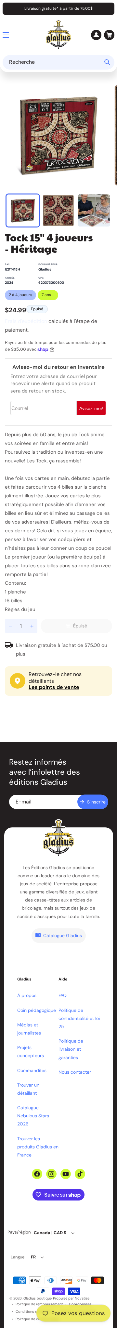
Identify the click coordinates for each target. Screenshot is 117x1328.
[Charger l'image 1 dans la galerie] (22, 210)
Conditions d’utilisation (35, 1311)
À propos (26, 995)
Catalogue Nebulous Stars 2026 (33, 1116)
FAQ (62, 995)
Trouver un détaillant (28, 1089)
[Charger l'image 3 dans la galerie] (94, 210)
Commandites (31, 1070)
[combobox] (58, 62)
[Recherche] (107, 62)
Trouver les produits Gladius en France (37, 1147)
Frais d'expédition (26, 321)
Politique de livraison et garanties (70, 1049)
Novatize (82, 1298)
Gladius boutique (37, 1298)
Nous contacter (74, 1072)
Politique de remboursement (39, 1304)
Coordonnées (80, 1304)
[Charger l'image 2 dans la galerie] (58, 210)
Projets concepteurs (30, 1051)
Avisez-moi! (91, 408)
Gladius (44, 269)
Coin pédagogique (36, 1010)
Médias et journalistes (29, 1029)
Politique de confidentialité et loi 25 (79, 1018)
